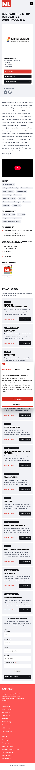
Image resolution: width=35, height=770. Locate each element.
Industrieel (5, 715)
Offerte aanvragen (10, 81)
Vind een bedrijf (6, 752)
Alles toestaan (17, 399)
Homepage (5, 739)
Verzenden (17, 671)
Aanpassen (16, 404)
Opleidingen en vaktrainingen (10, 749)
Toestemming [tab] (6, 369)
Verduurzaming (6, 721)
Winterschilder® (6, 755)
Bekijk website (9, 71)
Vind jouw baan (6, 743)
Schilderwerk (6, 728)
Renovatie (5, 718)
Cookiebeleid (22, 765)
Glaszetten (5, 712)
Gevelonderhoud (7, 709)
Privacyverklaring (14, 765)
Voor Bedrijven (6, 758)
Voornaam (7, 631)
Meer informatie (9, 319)
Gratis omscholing (7, 746)
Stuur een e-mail (10, 76)
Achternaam (7, 639)
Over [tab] (28, 369)
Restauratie (5, 724)
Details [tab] (17, 369)
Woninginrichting (7, 731)
